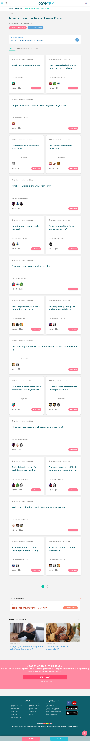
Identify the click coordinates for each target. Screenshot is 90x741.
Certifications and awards (36, 704)
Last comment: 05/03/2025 (20, 117)
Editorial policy (33, 707)
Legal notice (32, 710)
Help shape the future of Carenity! (29, 608)
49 (52, 490)
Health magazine (50, 704)
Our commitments (16, 717)
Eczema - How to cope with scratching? (31, 266)
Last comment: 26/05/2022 (20, 278)
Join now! (45, 677)
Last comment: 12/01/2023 (20, 198)
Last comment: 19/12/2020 (20, 439)
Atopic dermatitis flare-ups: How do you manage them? (39, 105)
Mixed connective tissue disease (27, 40)
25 (15, 88)
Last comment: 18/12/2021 (20, 318)
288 (15, 329)
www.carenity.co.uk (21, 727)
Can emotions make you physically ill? (58, 647)
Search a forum (50, 705)
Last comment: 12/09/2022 (57, 238)
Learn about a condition (52, 707)
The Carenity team (15, 707)
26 (15, 409)
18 (22, 289)
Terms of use (32, 711)
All (13, 49)
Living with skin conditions (28, 49)
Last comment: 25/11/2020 (57, 559)
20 (15, 208)
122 (53, 88)
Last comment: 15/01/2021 (57, 399)
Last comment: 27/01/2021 (20, 399)
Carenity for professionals (36, 716)
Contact (31, 714)
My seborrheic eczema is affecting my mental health (38, 427)
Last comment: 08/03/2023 (20, 158)
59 (52, 409)
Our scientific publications (18, 716)
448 (15, 530)
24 (15, 168)
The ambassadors (15, 708)
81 (15, 570)
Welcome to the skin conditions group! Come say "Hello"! (40, 507)
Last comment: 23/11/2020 (20, 559)
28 (52, 329)
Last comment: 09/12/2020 (20, 519)
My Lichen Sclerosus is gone (26, 65)
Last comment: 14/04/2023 (57, 158)
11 (58, 168)
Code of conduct (33, 708)
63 (52, 570)
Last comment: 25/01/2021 (20, 359)
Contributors (14, 711)
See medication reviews (52, 708)
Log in (59, 738)
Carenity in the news (34, 705)
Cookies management (35, 713)
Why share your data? (16, 705)
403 (15, 289)
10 (22, 329)
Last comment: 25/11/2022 (20, 238)
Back (11, 13)
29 (15, 128)
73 (15, 369)
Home (11, 8)
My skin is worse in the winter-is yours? (31, 186)
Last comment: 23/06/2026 (57, 77)
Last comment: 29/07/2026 (20, 77)
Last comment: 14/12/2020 (57, 479)
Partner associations (16, 710)
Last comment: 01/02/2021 (57, 318)
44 (52, 249)
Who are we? (14, 704)
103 (15, 490)
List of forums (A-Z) (51, 710)
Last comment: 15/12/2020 (20, 479)
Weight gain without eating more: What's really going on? (27, 647)
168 (53, 168)
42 (15, 249)
